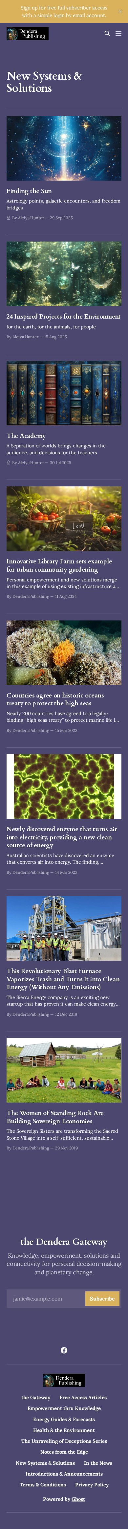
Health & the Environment (64, 1430)
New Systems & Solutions (45, 1463)
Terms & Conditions (43, 1484)
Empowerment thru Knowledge (64, 1408)
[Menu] (118, 33)
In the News (98, 1463)
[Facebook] (64, 1350)
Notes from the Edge (64, 1452)
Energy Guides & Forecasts (64, 1419)
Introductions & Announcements (64, 1474)
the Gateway (35, 1397)
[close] (120, 11)
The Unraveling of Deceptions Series (64, 1441)
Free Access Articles (83, 1397)
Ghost (78, 1499)
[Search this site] (107, 33)
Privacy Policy (92, 1484)
